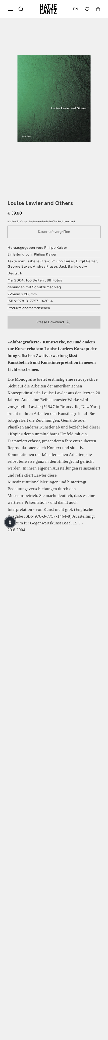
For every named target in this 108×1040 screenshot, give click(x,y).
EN (76, 9)
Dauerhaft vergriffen (54, 232)
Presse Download (50, 322)
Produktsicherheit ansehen (29, 308)
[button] (10, 522)
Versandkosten (28, 221)
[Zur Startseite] (48, 9)
